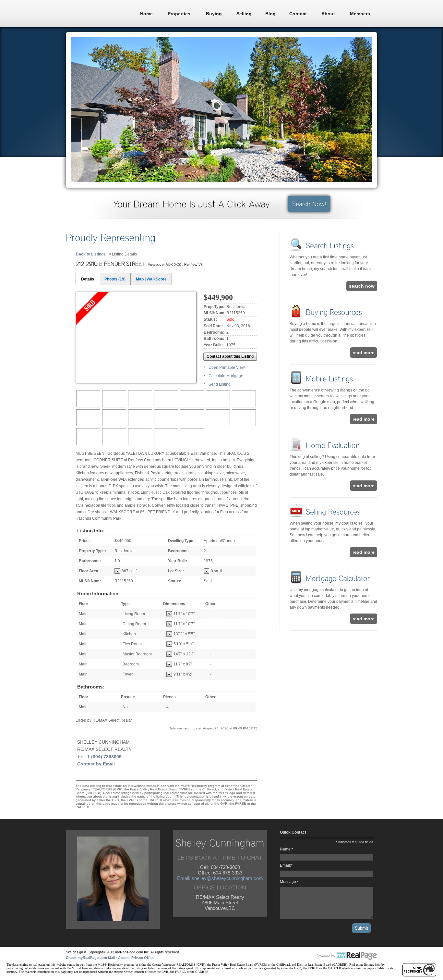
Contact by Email (96, 763)
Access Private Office (136, 958)
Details (87, 279)
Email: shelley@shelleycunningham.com (220, 878)
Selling (244, 13)
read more (364, 352)
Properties (179, 13)
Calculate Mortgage (226, 376)
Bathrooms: (90, 686)
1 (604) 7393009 (104, 756)
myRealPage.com (347, 956)
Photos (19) (115, 279)
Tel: (80, 756)
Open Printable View (227, 367)
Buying (214, 13)
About (328, 13)
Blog (270, 13)
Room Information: (98, 593)
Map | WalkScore (151, 279)
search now (362, 286)
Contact (298, 13)
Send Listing (220, 384)
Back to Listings (91, 254)
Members (360, 13)
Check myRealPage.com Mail (90, 958)
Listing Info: (90, 530)
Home (146, 13)
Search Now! (309, 204)
